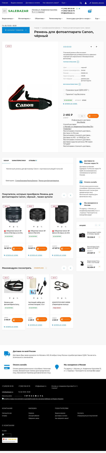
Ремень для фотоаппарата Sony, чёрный (11, 304)
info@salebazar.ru (68, 13)
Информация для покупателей (87, 415)
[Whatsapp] (77, 9)
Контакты (81, 413)
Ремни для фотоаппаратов (49, 181)
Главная (5, 3)
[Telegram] (79, 9)
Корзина (31, 413)
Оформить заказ (34, 418)
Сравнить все (39, 268)
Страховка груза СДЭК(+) (77, 90)
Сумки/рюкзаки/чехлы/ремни (26, 181)
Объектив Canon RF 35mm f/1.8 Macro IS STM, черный (13, 233)
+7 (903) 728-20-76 (68, 11)
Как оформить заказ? (51, 3)
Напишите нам (7, 413)
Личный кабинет (34, 415)
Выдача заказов (17, 3)
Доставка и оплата (33, 3)
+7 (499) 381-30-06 (68, 9)
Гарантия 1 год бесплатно (75, 94)
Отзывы (4, 415)
